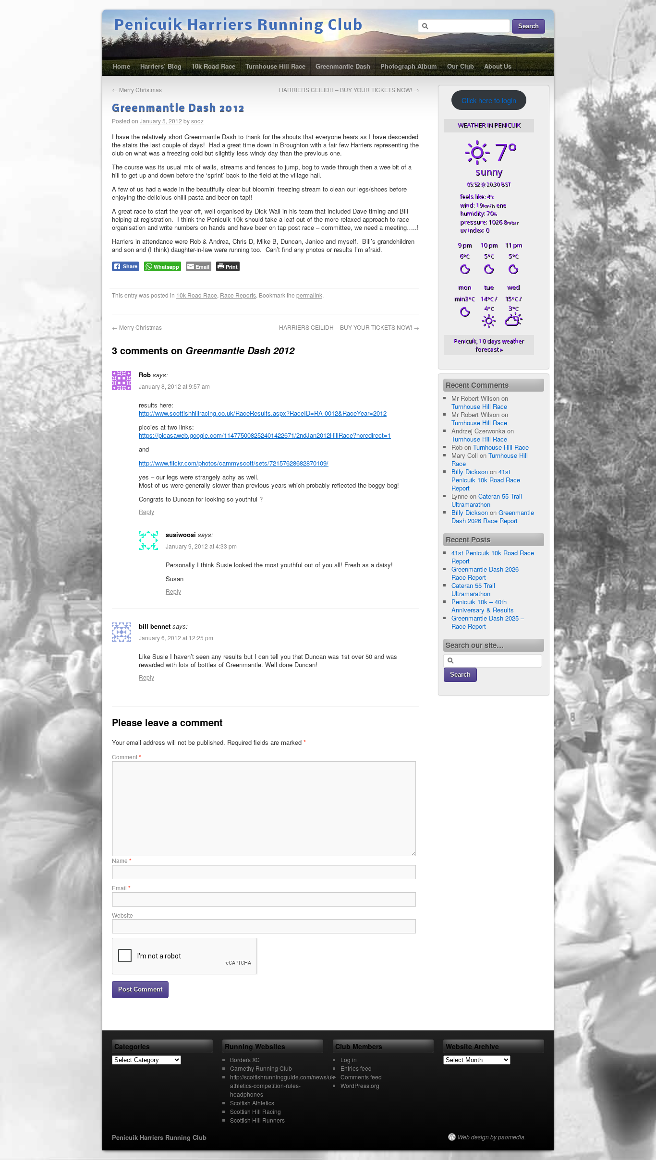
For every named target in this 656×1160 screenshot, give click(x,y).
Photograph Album (408, 66)
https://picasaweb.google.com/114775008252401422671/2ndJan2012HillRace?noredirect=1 (265, 435)
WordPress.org (359, 1085)
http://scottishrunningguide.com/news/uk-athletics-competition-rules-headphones (283, 1085)
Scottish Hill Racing (255, 1111)
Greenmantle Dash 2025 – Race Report (487, 622)
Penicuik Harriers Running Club (238, 26)
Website (122, 915)
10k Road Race (213, 66)
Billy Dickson (469, 471)
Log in (348, 1059)
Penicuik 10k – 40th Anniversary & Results (482, 605)
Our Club (460, 66)
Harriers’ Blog (161, 66)
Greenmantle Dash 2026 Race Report (492, 516)
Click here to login (489, 100)
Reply (146, 511)
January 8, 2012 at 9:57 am (174, 386)
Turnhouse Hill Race (275, 66)
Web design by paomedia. (492, 1137)
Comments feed (361, 1077)
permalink (309, 295)
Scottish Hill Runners (257, 1120)
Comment (126, 757)
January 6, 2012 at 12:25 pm (176, 638)
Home (121, 66)
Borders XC (245, 1059)
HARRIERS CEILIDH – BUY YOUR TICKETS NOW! (349, 89)
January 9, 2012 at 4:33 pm (201, 546)
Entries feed (356, 1068)
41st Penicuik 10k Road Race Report (485, 479)
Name (122, 860)
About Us (497, 66)
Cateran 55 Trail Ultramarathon (486, 500)
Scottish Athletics (252, 1103)
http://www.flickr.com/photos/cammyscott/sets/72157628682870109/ (233, 462)
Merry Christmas (137, 89)
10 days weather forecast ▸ (489, 345)
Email (121, 888)
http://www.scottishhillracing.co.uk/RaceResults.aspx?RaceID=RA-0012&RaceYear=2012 (263, 413)
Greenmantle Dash (343, 66)
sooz (197, 121)
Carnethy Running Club (261, 1068)
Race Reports (238, 295)
